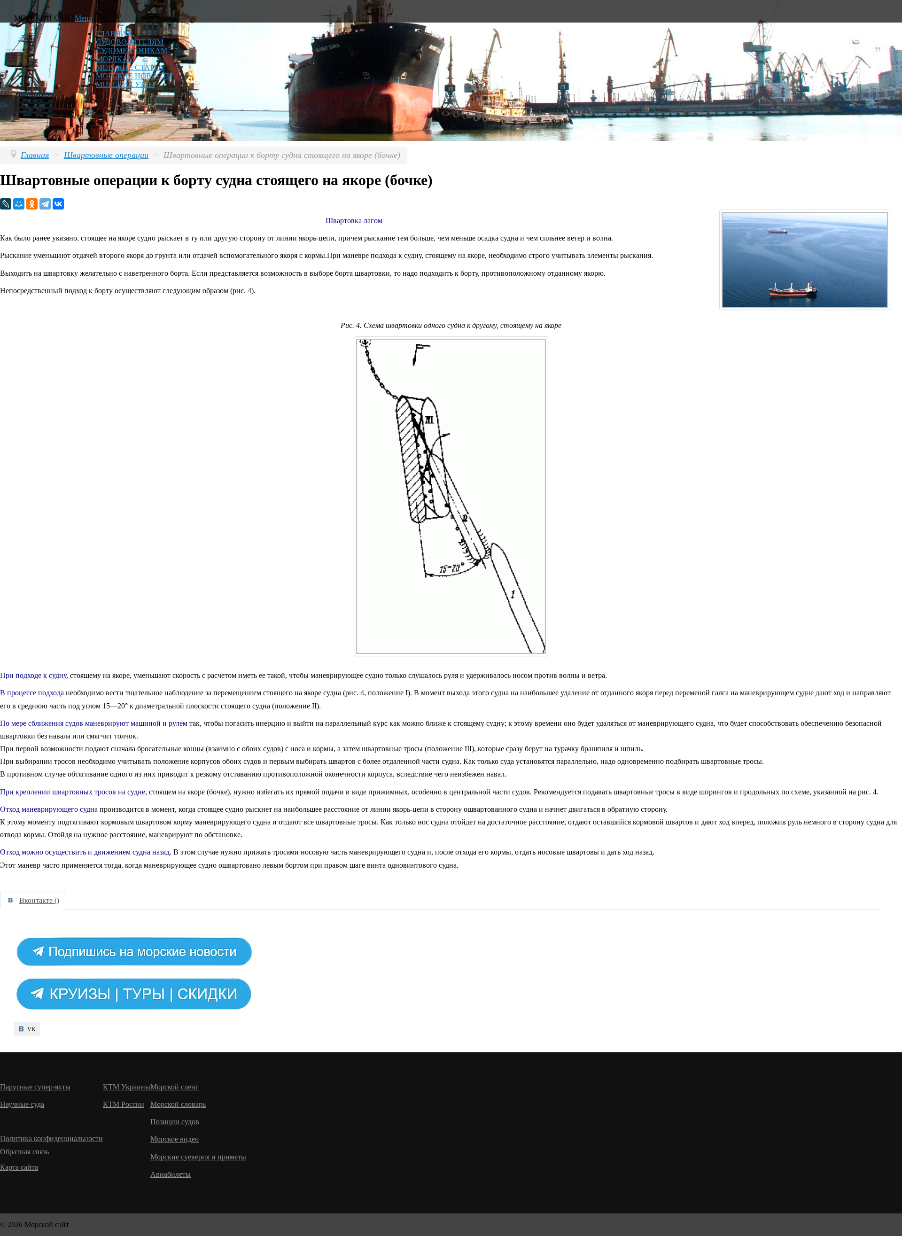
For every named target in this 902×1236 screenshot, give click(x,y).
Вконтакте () (39, 900)
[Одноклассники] (32, 204)
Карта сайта (19, 1167)
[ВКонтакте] (58, 204)
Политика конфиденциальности (51, 1139)
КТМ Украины (126, 1087)
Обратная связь (24, 1152)
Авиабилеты (170, 1174)
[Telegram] (45, 204)
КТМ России (123, 1104)
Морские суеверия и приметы (198, 1157)
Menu (83, 18)
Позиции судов (174, 1122)
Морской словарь (178, 1104)
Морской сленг (174, 1087)
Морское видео (174, 1139)
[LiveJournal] (5, 204)
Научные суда (22, 1104)
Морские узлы (125, 84)
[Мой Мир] (18, 204)
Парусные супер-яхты (35, 1087)
